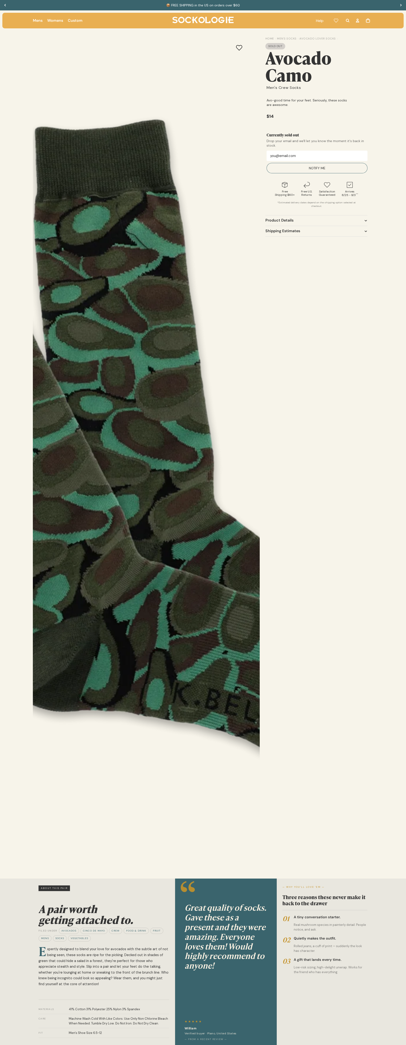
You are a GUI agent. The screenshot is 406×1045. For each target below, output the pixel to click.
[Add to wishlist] (239, 47)
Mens (45, 938)
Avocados (68, 930)
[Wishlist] (336, 20)
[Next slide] (401, 5)
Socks (60, 938)
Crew (116, 930)
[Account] (357, 20)
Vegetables (79, 938)
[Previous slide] (5, 5)
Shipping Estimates (282, 230)
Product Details (279, 220)
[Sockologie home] (203, 20)
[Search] (347, 20)
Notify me (317, 168)
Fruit (157, 930)
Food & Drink (136, 930)
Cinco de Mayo (94, 930)
